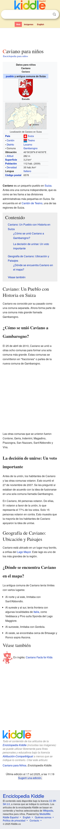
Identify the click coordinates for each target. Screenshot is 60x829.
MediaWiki (45, 814)
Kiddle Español (10, 817)
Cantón (10, 140)
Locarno (28, 144)
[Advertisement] (30, 37)
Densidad (12, 167)
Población (11, 163)
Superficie (11, 159)
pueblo (10, 76)
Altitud (10, 156)
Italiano (27, 171)
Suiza (31, 136)
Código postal (13, 175)
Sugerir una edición (29, 778)
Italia (36, 612)
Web (18, 24)
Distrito (10, 144)
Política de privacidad (14, 820)
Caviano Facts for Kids (39, 657)
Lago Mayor (24, 552)
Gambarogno (31, 148)
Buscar (54, 14)
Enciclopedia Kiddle (14, 745)
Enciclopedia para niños (15, 56)
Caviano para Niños (14, 765)
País (7, 136)
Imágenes (28, 24)
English (40, 24)
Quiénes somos (43, 817)
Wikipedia (48, 810)
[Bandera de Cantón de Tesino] (25, 140)
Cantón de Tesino (32, 203)
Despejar (47, 14)
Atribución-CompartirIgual (18, 756)
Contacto (34, 820)
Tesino (31, 140)
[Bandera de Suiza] (25, 136)
